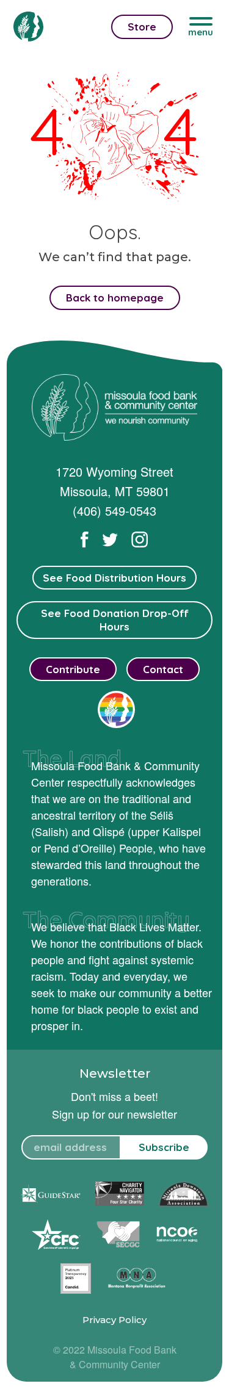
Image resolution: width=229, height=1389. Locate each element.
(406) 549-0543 (114, 510)
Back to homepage (115, 297)
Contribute (73, 669)
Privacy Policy (114, 1320)
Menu (200, 32)
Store (142, 26)
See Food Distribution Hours (114, 577)
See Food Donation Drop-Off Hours (115, 620)
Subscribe (164, 1147)
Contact (163, 669)
